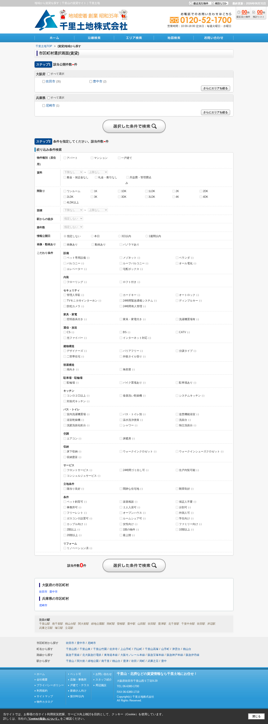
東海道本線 (111, 654)
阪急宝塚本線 (156, 654)
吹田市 (50, 81)
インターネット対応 (137, 337)
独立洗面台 (187, 425)
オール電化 (187, 263)
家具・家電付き (134, 319)
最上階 (129, 535)
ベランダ (186, 257)
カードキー (131, 295)
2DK (205, 191)
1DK (123, 191)
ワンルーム (73, 191)
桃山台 (187, 649)
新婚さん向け (78, 690)
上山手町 (125, 649)
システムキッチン (191, 395)
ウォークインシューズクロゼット (201, 451)
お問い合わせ (103, 674)
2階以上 (73, 529)
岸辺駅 (211, 623)
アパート (72, 157)
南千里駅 (57, 623)
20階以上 (74, 535)
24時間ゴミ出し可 (135, 470)
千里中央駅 (188, 623)
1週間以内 (155, 236)
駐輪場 (73, 382)
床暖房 (129, 438)
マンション (101, 157)
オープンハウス (134, 512)
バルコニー (75, 263)
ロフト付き (131, 282)
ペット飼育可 (77, 501)
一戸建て (126, 157)
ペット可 (75, 674)
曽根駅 (121, 623)
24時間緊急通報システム (140, 300)
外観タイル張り (134, 356)
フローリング (77, 282)
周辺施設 (100, 685)
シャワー (130, 425)
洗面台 (185, 419)
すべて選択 (57, 73)
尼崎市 (50, 105)
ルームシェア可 (134, 518)
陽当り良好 (75, 488)
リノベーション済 (79, 548)
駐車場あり (187, 382)
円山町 (138, 649)
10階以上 (186, 529)
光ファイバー (77, 337)
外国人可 (186, 512)
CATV (184, 332)
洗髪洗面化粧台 (78, 425)
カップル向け (77, 524)
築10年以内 (77, 696)
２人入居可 (131, 507)
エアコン (74, 438)
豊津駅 (162, 623)
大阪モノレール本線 (132, 654)
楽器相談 (130, 501)
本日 (97, 236)
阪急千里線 (73, 654)
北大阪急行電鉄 (91, 654)
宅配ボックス (133, 269)
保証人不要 (187, 501)
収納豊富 (74, 457)
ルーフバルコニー (135, 263)
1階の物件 (131, 529)
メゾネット (131, 257)
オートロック (189, 295)
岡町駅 (111, 623)
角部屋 (129, 369)
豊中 (164, 660)
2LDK (70, 196)
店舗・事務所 (78, 679)
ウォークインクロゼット (139, 451)
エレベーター (77, 269)
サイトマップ (45, 696)
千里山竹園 (100, 649)
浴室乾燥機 (75, 419)
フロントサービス (79, 470)
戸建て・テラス (79, 685)
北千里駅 (173, 623)
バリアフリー (133, 350)
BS (126, 332)
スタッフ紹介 (103, 679)
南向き (73, 369)
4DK (205, 196)
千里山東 (85, 649)
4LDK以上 (73, 202)
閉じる (257, 716)
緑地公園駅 (98, 623)
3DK (123, 196)
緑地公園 (93, 660)
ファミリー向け (190, 524)
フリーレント (77, 512)
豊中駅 (131, 623)
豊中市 (97, 81)
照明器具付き (77, 319)
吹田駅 (152, 623)
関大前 (81, 660)
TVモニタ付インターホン (84, 300)
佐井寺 (114, 649)
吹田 (134, 660)
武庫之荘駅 (46, 627)
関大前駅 (83, 623)
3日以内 (126, 236)
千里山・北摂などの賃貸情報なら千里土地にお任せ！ (157, 673)
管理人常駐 (75, 295)
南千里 (105, 660)
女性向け (130, 524)
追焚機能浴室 (189, 414)
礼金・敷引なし (107, 177)
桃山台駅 (70, 623)
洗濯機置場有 (189, 319)
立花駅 (69, 627)
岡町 (142, 660)
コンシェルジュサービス (83, 475)
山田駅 (142, 623)
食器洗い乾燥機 (134, 395)
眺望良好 (186, 488)
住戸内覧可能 (189, 470)
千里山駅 (44, 623)
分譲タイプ (187, 350)
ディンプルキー (190, 300)
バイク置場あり (134, 382)
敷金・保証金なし (78, 177)
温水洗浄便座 (133, 419)
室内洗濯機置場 (78, 414)
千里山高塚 (151, 649)
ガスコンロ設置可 (79, 518)
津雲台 (176, 649)
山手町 (165, 649)
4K (177, 196)
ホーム (41, 674)
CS (70, 332)
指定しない (74, 236)
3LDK (151, 196)
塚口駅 (59, 627)
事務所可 (74, 507)
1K (95, 191)
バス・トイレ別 (134, 414)
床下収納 (74, 451)
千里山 (70, 660)
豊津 (126, 660)
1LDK (151, 191)
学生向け (186, 518)
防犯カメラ (75, 306)
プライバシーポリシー (50, 685)
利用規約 (42, 690)
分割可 (185, 507)
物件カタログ (45, 701)
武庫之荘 (153, 660)
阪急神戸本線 (175, 654)
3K (95, 196)
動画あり (100, 244)
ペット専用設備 (78, 257)
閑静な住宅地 (133, 488)
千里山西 (71, 649)
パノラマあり (131, 244)
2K (177, 191)
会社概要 (42, 679)
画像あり (72, 244)
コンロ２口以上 (78, 395)
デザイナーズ (77, 350)
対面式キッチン (78, 401)
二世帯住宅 (75, 356)
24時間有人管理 (134, 306)
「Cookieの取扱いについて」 (43, 718)
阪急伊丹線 (192, 654)
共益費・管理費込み (138, 180)
